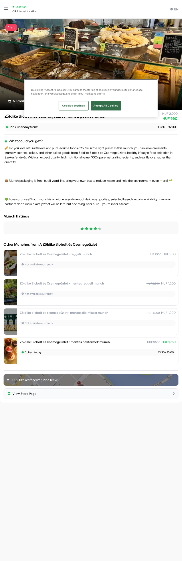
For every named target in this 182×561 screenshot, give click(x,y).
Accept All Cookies (105, 105)
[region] (91, 98)
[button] (6, 9)
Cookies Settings (73, 105)
